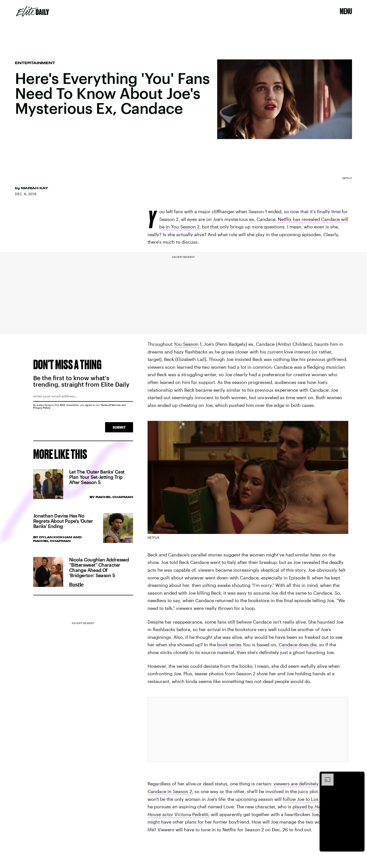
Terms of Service (111, 404)
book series (229, 644)
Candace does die (298, 644)
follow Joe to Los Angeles (310, 799)
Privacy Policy (41, 407)
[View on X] (248, 729)
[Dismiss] (359, 776)
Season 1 (187, 344)
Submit (119, 427)
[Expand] (325, 776)
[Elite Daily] (32, 11)
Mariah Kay (34, 188)
